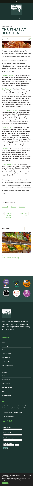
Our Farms (5, 376)
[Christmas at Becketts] (16, 44)
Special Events (6, 357)
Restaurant (5, 350)
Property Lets (6, 361)
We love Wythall (7, 387)
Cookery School (6, 353)
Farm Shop (5, 346)
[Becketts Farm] (16, 10)
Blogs (3, 391)
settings (19, 480)
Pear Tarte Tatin (23, 214)
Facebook (5, 207)
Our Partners (6, 380)
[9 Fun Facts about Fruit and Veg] (16, 242)
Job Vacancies (6, 383)
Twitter (13, 207)
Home (4, 342)
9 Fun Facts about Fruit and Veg (10, 258)
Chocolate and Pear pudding (9, 215)
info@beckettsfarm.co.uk (13, 412)
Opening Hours (6, 395)
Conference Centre (7, 365)
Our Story (5, 372)
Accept (5, 483)
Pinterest (22, 207)
